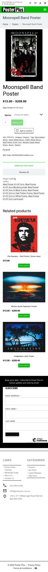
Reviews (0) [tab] (24, 172)
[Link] (13, 9)
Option (8, 115)
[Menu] (45, 10)
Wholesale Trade (11, 472)
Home (5, 24)
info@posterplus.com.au (20, 491)
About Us (8, 475)
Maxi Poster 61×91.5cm (13, 184)
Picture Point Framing (10, 468)
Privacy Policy (34, 565)
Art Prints (32, 470)
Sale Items (33, 475)
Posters (15, 24)
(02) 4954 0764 (16, 485)
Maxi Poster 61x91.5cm (12, 142)
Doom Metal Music (16, 140)
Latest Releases (35, 473)
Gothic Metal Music (33, 140)
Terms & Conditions (22, 568)
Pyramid (6, 149)
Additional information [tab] (24, 165)
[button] (44, 33)
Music (11, 145)
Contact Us (9, 478)
